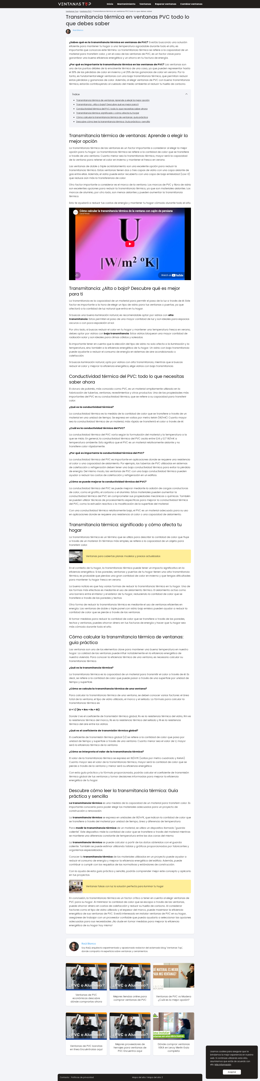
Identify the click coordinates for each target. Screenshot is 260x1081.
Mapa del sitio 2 (155, 1077)
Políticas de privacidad (82, 1077)
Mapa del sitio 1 (139, 1077)
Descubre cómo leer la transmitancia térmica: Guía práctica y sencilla (113, 121)
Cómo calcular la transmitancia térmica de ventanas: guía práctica (112, 117)
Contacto (64, 1077)
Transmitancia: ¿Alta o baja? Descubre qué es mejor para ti (107, 104)
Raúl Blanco (78, 30)
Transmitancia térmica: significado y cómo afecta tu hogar (107, 113)
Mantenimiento (126, 4)
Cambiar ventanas (191, 4)
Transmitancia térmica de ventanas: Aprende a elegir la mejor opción (113, 100)
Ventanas (145, 4)
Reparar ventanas (165, 4)
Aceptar (232, 1072)
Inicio (110, 4)
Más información (223, 1064)
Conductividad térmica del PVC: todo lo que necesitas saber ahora (111, 108)
